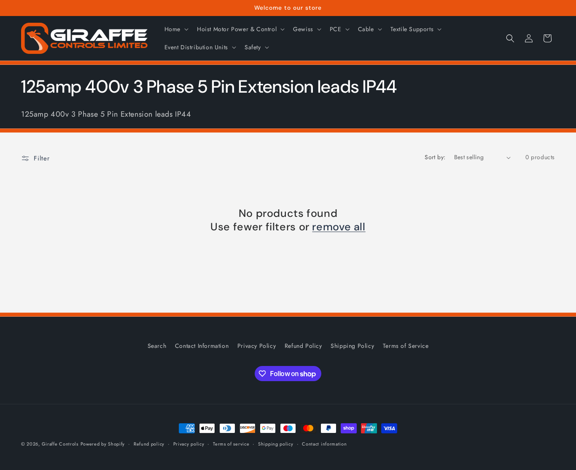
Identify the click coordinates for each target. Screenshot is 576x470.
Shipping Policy (352, 346)
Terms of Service (406, 346)
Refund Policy (303, 346)
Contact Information (202, 346)
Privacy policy (189, 444)
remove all (338, 227)
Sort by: (435, 157)
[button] (175, 29)
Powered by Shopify (103, 444)
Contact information (324, 444)
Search (157, 346)
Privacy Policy (256, 346)
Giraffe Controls (60, 444)
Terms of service (231, 444)
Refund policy (149, 444)
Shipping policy (275, 444)
